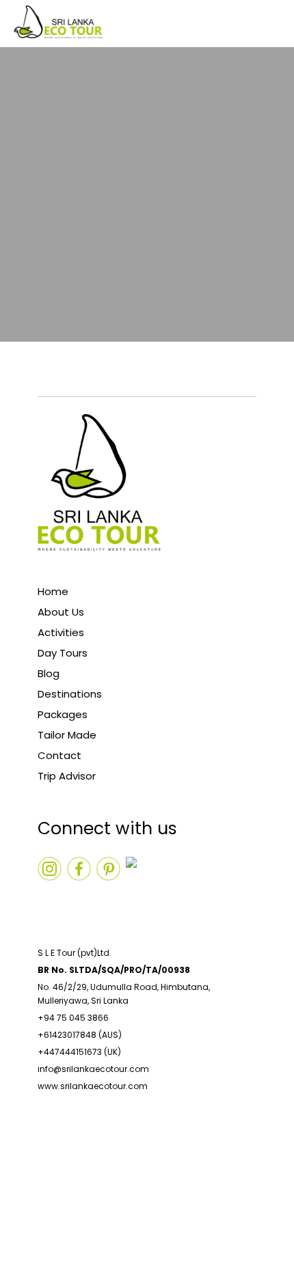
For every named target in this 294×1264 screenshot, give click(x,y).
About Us (61, 612)
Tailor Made (67, 735)
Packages (63, 714)
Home (53, 591)
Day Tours (63, 653)
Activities (61, 632)
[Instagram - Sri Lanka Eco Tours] (50, 898)
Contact (59, 755)
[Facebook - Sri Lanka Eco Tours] (108, 898)
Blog (48, 673)
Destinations (70, 694)
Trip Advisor (67, 776)
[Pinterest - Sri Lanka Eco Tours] (138, 898)
